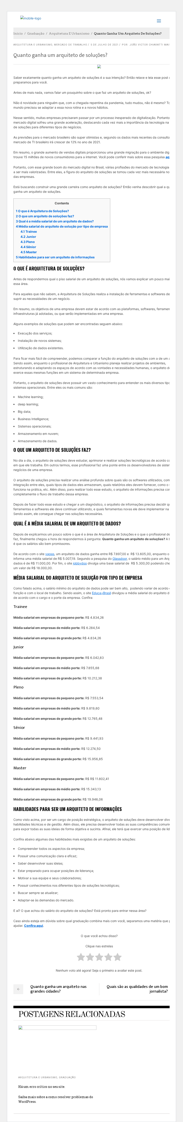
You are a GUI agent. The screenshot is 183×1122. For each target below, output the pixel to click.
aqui (169, 157)
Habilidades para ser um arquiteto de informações (55, 257)
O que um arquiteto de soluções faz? (45, 216)
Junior (28, 237)
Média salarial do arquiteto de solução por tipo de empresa (62, 226)
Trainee (29, 231)
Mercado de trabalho (70, 44)
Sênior (28, 247)
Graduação (35, 33)
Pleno (28, 242)
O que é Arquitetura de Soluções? (42, 211)
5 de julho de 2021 (105, 44)
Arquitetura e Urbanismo (69, 33)
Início (18, 33)
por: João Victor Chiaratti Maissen (149, 44)
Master (29, 252)
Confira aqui (33, 925)
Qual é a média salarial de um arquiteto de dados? (55, 221)
